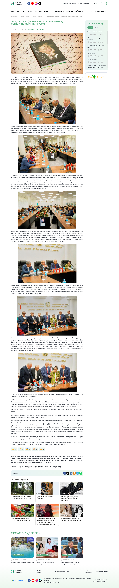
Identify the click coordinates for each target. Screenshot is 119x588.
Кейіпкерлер (79, 11)
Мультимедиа (100, 11)
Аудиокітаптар (58, 11)
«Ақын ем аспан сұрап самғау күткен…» (96, 39)
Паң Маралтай (92, 60)
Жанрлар (69, 11)
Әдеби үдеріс (15, 11)
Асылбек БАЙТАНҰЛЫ (36, 29)
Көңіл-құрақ (91, 53)
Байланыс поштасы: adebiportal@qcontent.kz (100, 580)
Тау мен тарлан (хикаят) (94, 32)
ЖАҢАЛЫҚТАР (37, 16)
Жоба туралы (39, 571)
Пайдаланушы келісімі (62, 571)
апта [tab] (90, 27)
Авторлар (38, 11)
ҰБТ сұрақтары (88, 571)
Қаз (94, 3)
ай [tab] (95, 27)
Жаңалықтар (27, 11)
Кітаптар (47, 11)
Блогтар (90, 11)
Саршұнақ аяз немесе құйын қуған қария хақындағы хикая (96, 67)
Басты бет (14, 16)
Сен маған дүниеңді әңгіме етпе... (96, 46)
